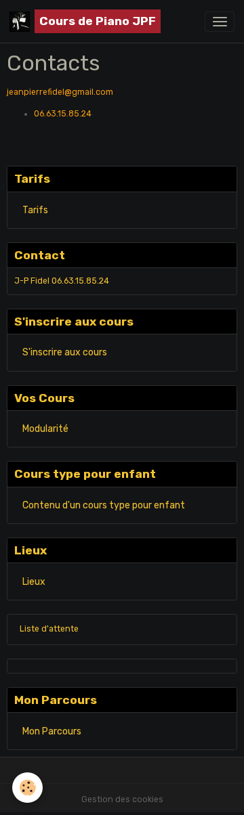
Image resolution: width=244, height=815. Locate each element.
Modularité (45, 429)
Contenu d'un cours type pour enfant (103, 505)
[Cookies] (27, 787)
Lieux (33, 582)
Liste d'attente (49, 629)
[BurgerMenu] (220, 22)
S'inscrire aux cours (64, 352)
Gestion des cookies (122, 799)
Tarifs (35, 210)
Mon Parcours (51, 731)
